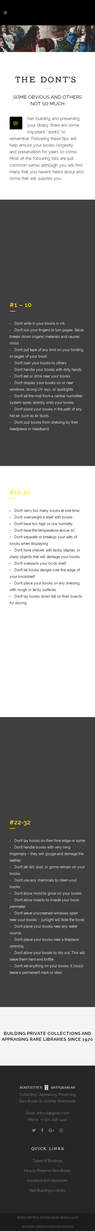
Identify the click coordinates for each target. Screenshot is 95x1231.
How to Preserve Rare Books (47, 1171)
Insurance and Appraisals (47, 1180)
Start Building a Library (47, 1190)
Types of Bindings (47, 1161)
